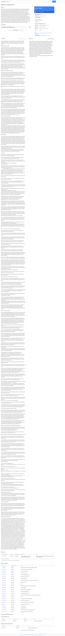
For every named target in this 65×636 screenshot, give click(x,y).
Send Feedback (25, 634)
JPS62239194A (4, 578)
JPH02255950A (4, 609)
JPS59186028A (4, 587)
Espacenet (40, 35)
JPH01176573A (4, 602)
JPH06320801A (4, 596)
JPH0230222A (4, 598)
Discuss (48, 35)
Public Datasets (31, 634)
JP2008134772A (4, 556)
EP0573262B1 (4, 571)
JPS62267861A (4, 611)
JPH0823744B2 (4, 576)
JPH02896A (3, 604)
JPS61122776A (4, 582)
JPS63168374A (4, 600)
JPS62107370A (4, 591)
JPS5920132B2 (4, 569)
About (21, 634)
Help (44, 634)
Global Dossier (45, 35)
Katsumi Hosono (40, 15)
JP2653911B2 (4, 580)
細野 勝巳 (44, 15)
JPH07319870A (4, 585)
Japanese (41, 14)
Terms (36, 634)
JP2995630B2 (4, 589)
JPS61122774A (4, 574)
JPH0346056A (4, 593)
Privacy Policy (40, 634)
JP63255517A (4, 627)
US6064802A (3, 567)
